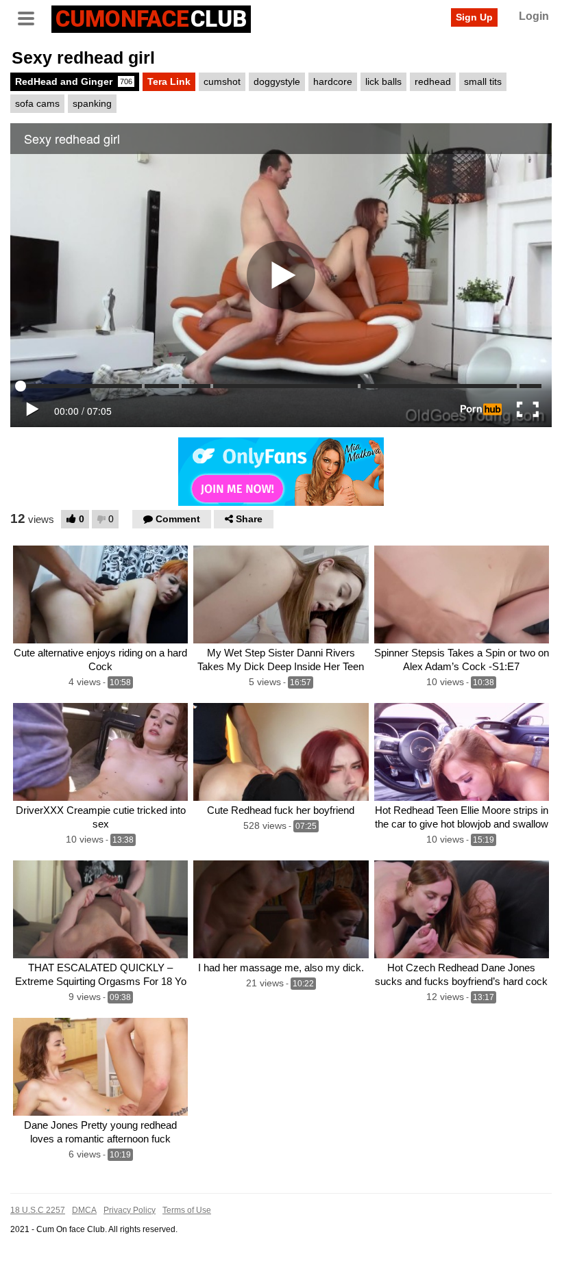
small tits (483, 81)
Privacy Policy (129, 1210)
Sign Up (474, 17)
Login (534, 16)
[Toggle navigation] (30, 17)
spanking (92, 103)
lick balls (383, 81)
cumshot (222, 81)
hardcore (332, 81)
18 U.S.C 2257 (37, 1210)
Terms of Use (186, 1210)
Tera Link (169, 81)
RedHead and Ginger (73, 81)
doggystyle (277, 81)
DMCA (84, 1210)
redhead (433, 81)
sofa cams (37, 103)
